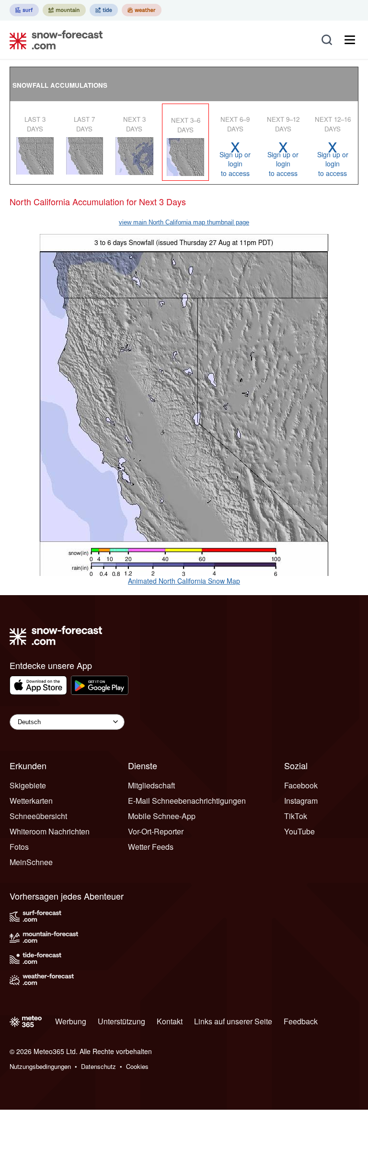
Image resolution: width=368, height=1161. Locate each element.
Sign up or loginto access (235, 159)
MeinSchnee (31, 862)
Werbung (70, 1021)
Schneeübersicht (38, 815)
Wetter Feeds (150, 846)
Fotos (19, 846)
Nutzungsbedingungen (40, 1066)
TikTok (295, 815)
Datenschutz (98, 1066)
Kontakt (170, 1021)
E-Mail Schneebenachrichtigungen (187, 800)
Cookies (137, 1066)
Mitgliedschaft (151, 785)
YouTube (299, 831)
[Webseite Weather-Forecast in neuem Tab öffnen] (141, 10)
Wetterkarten (31, 800)
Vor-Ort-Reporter (156, 831)
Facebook (301, 785)
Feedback (301, 1021)
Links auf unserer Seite (233, 1021)
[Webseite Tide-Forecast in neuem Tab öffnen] (104, 10)
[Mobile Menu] (349, 39)
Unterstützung (121, 1021)
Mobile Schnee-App (162, 815)
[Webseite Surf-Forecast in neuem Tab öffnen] (24, 10)
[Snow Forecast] (53, 39)
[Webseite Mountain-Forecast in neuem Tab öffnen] (64, 10)
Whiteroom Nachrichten (50, 831)
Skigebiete (28, 785)
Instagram (301, 800)
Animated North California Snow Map (184, 581)
